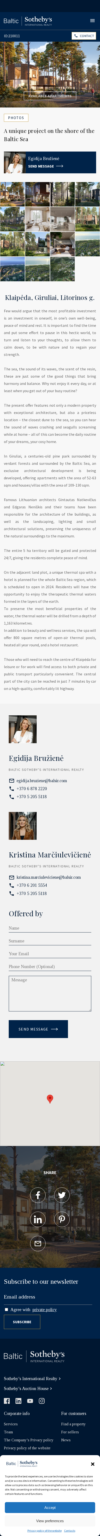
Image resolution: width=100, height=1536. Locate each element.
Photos (16, 117)
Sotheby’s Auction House (26, 1388)
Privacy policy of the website (44, 1530)
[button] (92, 1464)
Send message (34, 1029)
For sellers (70, 1432)
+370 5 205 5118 (32, 796)
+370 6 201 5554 (32, 885)
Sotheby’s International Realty (30, 1378)
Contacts (69, 1530)
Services (11, 1424)
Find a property (73, 1424)
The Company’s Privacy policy (28, 1440)
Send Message (41, 166)
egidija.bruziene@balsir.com (42, 780)
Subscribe (22, 1322)
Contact (87, 36)
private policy (45, 1309)
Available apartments (50, 95)
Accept (50, 1507)
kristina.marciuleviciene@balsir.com (49, 877)
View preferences (50, 1521)
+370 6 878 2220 (32, 788)
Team (8, 1432)
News (66, 1440)
